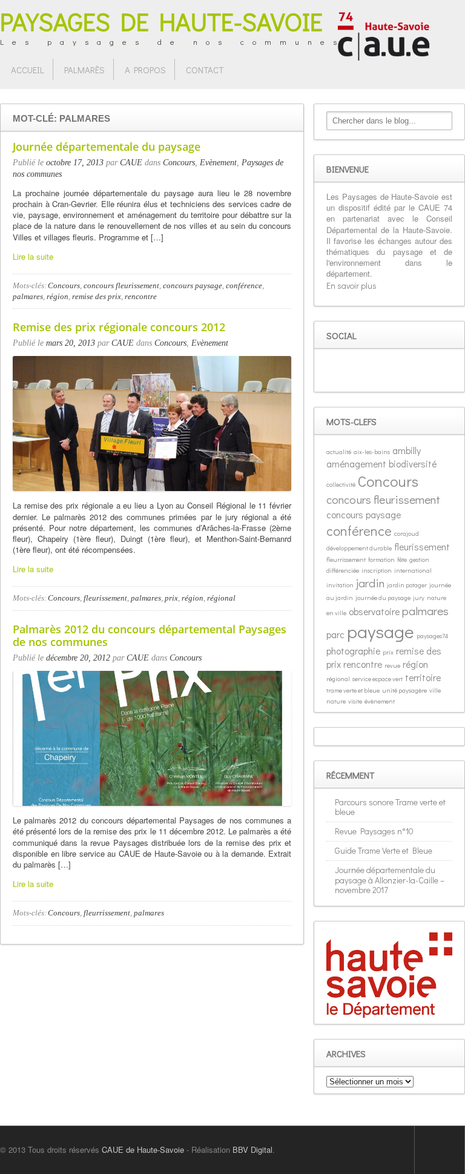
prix (171, 597)
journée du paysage (383, 597)
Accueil (27, 70)
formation (381, 559)
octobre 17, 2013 (75, 162)
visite (355, 701)
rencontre (141, 296)
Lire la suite (33, 256)
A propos (145, 70)
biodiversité (413, 463)
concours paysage (192, 285)
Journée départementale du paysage (106, 146)
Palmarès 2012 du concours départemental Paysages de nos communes (149, 636)
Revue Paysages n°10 (374, 831)
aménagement (356, 463)
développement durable (359, 548)
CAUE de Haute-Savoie (143, 1149)
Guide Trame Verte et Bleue (383, 850)
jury (418, 597)
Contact (204, 70)
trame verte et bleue (353, 690)
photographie (353, 650)
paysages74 (432, 636)
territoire (423, 677)
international (413, 570)
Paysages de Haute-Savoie (161, 21)
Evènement (218, 162)
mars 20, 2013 (70, 343)
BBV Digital (252, 1149)
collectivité (340, 484)
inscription (376, 570)
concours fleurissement (121, 285)
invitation (340, 585)
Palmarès (84, 70)
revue (392, 665)
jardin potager (407, 585)
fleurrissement (107, 912)
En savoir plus (351, 285)
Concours (179, 162)
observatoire (374, 611)
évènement (379, 701)
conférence (244, 285)
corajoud (406, 533)
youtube (391, 370)
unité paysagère (404, 690)
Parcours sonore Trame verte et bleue (390, 807)
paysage (380, 631)
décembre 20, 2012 (78, 657)
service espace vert (377, 678)
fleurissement (105, 597)
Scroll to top (439, 1149)
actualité (338, 451)
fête (402, 559)
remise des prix (96, 296)
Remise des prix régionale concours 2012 (119, 327)
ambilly (406, 450)
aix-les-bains (372, 451)
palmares (28, 296)
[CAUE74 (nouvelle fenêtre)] (383, 35)
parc (335, 634)
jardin (370, 582)
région (57, 296)
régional (221, 597)
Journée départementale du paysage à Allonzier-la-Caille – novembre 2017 (389, 880)
